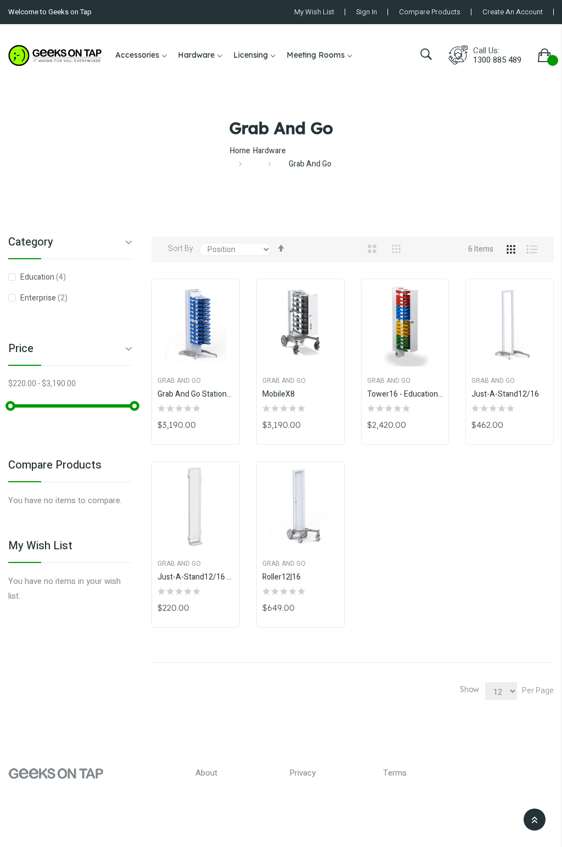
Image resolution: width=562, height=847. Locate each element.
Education (50, 277)
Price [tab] (20, 349)
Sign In (366, 12)
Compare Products (429, 12)
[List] (526, 249)
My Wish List (314, 12)
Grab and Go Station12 (196, 394)
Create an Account (512, 12)
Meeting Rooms (315, 55)
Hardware (196, 55)
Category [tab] (30, 243)
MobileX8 (278, 394)
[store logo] (55, 55)
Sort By (180, 248)
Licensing (250, 55)
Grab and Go (179, 380)
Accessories (137, 55)
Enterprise (51, 298)
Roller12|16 (281, 577)
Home (240, 151)
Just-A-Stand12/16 (505, 394)
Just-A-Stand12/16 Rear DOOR (196, 577)
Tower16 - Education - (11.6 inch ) (405, 394)
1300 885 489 (497, 60)
